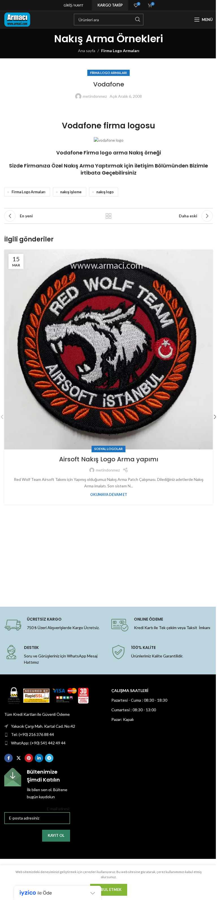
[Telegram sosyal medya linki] (49, 758)
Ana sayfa (86, 50)
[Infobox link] (37, 784)
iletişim (144, 165)
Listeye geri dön (108, 216)
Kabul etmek (108, 889)
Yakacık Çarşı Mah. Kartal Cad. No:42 (43, 726)
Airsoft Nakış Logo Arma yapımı (108, 459)
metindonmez (95, 96)
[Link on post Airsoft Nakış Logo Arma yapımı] (108, 349)
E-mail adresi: (58, 808)
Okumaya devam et (108, 495)
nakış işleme (71, 192)
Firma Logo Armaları (120, 50)
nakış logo (105, 192)
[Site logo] (17, 19)
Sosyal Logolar (108, 449)
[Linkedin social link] (39, 758)
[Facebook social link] (8, 758)
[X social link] (18, 758)
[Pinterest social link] (29, 758)
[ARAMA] (138, 20)
